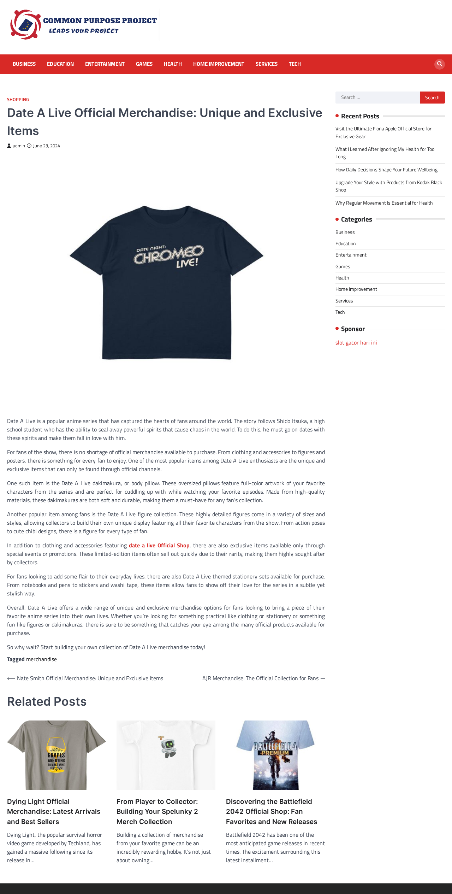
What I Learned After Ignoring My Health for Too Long (384, 152)
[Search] (439, 64)
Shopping (18, 99)
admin (19, 145)
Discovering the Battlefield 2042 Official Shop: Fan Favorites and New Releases (271, 812)
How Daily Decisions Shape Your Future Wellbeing (386, 169)
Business (24, 64)
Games (144, 64)
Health (173, 64)
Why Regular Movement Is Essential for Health (384, 203)
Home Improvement (218, 64)
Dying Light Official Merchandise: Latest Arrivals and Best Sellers (53, 812)
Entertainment (105, 64)
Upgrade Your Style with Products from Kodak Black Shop (388, 186)
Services (267, 64)
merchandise (41, 659)
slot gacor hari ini (356, 342)
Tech (295, 64)
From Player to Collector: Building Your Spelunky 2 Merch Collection (157, 812)
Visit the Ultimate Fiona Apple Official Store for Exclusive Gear (383, 132)
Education (60, 64)
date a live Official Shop (159, 545)
